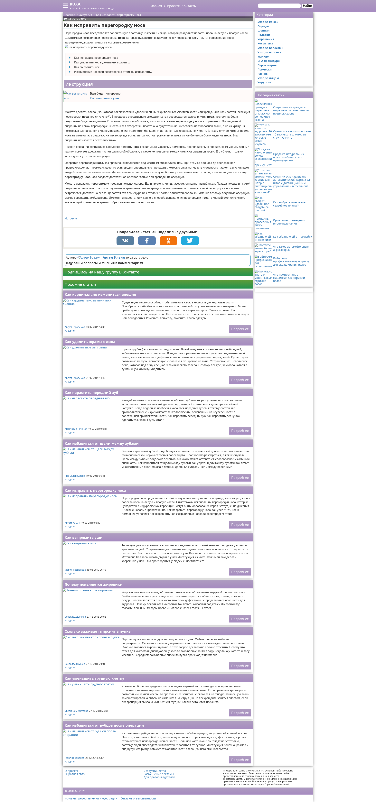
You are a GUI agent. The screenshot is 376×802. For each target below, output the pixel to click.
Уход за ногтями (269, 52)
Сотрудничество (155, 770)
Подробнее (240, 329)
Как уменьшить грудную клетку (94, 678)
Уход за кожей (268, 22)
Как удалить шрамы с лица (90, 341)
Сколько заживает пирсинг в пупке (98, 631)
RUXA (75, 4)
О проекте (172, 6)
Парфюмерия (267, 65)
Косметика (265, 43)
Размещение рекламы (159, 774)
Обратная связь (75, 774)
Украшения (266, 39)
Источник (71, 218)
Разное (263, 74)
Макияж (263, 56)
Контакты (189, 6)
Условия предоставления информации (91, 798)
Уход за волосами (270, 48)
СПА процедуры (269, 61)
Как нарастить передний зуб (91, 392)
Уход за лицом (268, 78)
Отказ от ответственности (138, 798)
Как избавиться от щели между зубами (102, 443)
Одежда (263, 26)
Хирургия (70, 330)
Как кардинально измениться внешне (100, 294)
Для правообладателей (159, 777)
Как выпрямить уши (104, 98)
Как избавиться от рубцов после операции (104, 725)
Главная (156, 6)
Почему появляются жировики (93, 584)
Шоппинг (264, 30)
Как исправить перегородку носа (95, 490)
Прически (265, 69)
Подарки (264, 35)
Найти (307, 5)
